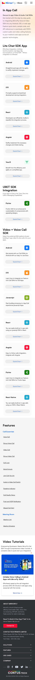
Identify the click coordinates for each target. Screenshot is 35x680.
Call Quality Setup (9, 495)
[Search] (26, 3)
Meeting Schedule (9, 526)
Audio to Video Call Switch (11, 482)
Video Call (6, 450)
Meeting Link (7, 519)
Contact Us (10, 626)
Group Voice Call (8, 443)
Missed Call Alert (8, 508)
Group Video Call (9, 456)
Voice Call (6, 437)
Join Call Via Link (8, 476)
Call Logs (6, 463)
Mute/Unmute (7, 469)
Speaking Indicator (9, 488)
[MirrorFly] (17, 672)
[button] (31, 2)
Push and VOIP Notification (12, 501)
